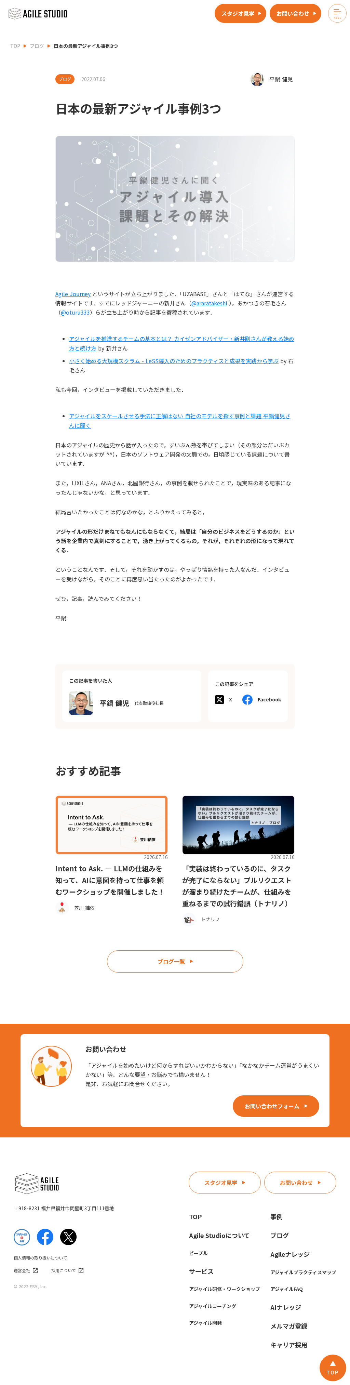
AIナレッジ (285, 1307)
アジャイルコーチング (212, 1306)
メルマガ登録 (288, 1325)
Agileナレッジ (290, 1254)
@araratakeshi (209, 303)
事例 (276, 1216)
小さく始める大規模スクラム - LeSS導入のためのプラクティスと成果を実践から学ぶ (174, 361)
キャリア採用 (288, 1344)
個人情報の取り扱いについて (40, 1258)
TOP (15, 45)
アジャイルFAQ (286, 1288)
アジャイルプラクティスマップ (303, 1272)
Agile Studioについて (219, 1235)
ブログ (37, 45)
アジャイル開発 (205, 1322)
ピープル (198, 1253)
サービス (201, 1271)
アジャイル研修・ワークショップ (224, 1288)
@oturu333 (75, 312)
